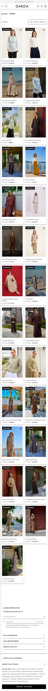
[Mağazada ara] (6, 6)
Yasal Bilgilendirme (11, 641)
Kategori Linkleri (10, 635)
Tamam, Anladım (24, 687)
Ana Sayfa (4, 14)
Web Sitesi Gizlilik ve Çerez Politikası (24, 621)
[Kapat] (44, 664)
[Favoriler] (38, 6)
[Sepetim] (45, 6)
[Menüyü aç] (2, 6)
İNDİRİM (12, 14)
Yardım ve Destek (10, 647)
